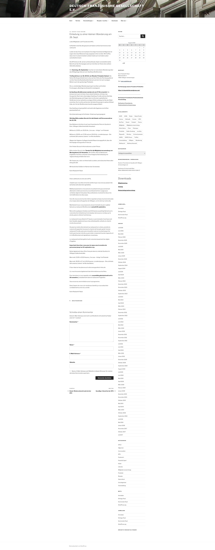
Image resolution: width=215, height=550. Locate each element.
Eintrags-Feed (122, 211)
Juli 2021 (120, 344)
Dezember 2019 (122, 394)
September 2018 (122, 416)
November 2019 (122, 397)
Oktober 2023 (122, 290)
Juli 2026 (120, 227)
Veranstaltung (123, 140)
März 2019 (121, 409)
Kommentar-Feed (123, 214)
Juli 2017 (120, 435)
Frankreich (121, 457)
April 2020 (121, 381)
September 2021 (122, 340)
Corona (134, 119)
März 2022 (121, 328)
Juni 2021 (120, 347)
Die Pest (121, 122)
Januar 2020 (121, 391)
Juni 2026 (120, 231)
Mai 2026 (120, 234)
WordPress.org (122, 217)
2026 (125, 116)
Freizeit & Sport (122, 460)
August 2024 (121, 268)
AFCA (119, 444)
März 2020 (121, 384)
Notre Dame (122, 128)
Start (70, 20)
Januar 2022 (121, 331)
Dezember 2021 (122, 334)
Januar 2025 (121, 256)
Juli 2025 (120, 246)
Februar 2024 (121, 281)
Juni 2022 (120, 322)
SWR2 (121, 137)
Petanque (135, 128)
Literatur (120, 466)
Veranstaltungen (88, 20)
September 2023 (122, 293)
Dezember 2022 (122, 312)
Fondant (134, 122)
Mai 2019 (120, 403)
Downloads (115, 20)
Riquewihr (121, 134)
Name (72, 345)
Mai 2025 (120, 249)
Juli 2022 (120, 318)
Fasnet (127, 122)
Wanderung (139, 140)
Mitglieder (121, 125)
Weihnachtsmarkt (132, 143)
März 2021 (121, 353)
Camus (121, 119)
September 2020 (122, 365)
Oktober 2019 (122, 400)
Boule (130, 116)
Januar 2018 (121, 425)
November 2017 (122, 428)
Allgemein (121, 448)
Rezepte (120, 476)
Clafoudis (127, 119)
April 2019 (121, 406)
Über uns (123, 20)
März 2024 (121, 278)
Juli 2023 (120, 296)
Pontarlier (121, 131)
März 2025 (121, 252)
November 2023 (122, 287)
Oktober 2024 (122, 262)
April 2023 (121, 303)
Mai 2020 (120, 378)
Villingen (131, 140)
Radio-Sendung (130, 131)
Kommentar (74, 322)
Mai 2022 (120, 325)
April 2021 (121, 350)
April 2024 (121, 274)
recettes (139, 131)
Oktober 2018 (122, 413)
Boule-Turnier (138, 116)
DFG (139, 119)
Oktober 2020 (122, 362)
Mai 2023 (120, 300)
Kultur (119, 463)
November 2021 (122, 337)
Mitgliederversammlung (133, 125)
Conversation (121, 451)
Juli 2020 (120, 372)
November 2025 (122, 243)
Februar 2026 (121, 237)
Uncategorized (77, 300)
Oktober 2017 (122, 431)
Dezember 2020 (122, 359)
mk (84, 31)
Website (72, 362)
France (140, 122)
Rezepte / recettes (102, 20)
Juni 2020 (121, 375)
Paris (129, 128)
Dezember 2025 (122, 240)
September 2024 (122, 265)
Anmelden (121, 208)
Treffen (136, 137)
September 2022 (122, 315)
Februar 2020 (122, 387)
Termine (78, 20)
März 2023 (121, 306)
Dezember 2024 (122, 259)
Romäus (129, 134)
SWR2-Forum (128, 137)
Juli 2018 (120, 419)
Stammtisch (121, 479)
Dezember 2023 (122, 284)
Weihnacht (122, 143)
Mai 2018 (120, 422)
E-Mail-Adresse (75, 353)
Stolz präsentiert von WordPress (77, 546)
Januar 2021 (121, 356)
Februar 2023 (121, 309)
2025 (120, 116)
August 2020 (121, 369)
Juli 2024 (120, 271)
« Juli (123, 63)
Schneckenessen (138, 134)
